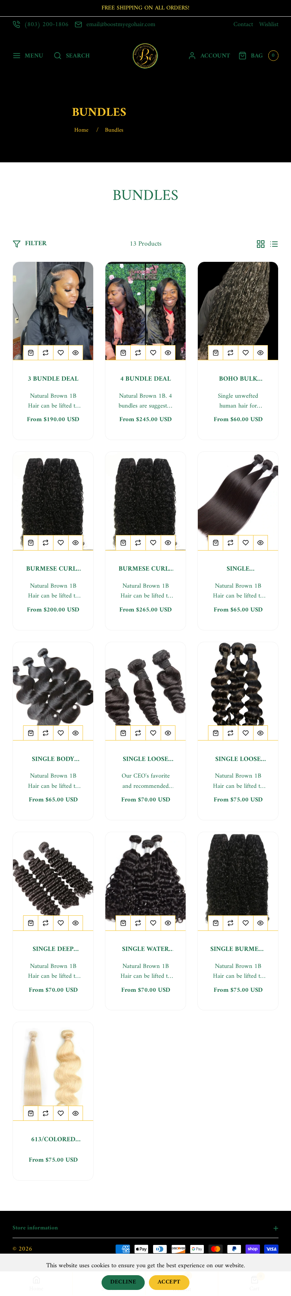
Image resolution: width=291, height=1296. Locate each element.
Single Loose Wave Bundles (146, 759)
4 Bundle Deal (145, 379)
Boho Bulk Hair (238, 379)
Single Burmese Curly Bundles (238, 949)
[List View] (273, 244)
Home (81, 130)
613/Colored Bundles (53, 1140)
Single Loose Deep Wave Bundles (238, 759)
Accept (169, 1282)
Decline (123, 1282)
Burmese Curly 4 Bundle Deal (146, 569)
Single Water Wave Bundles (146, 949)
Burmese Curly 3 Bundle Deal (53, 569)
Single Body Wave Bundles (53, 759)
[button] (28, 55)
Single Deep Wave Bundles (53, 949)
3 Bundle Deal (53, 379)
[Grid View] (260, 244)
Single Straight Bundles (238, 569)
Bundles (114, 130)
